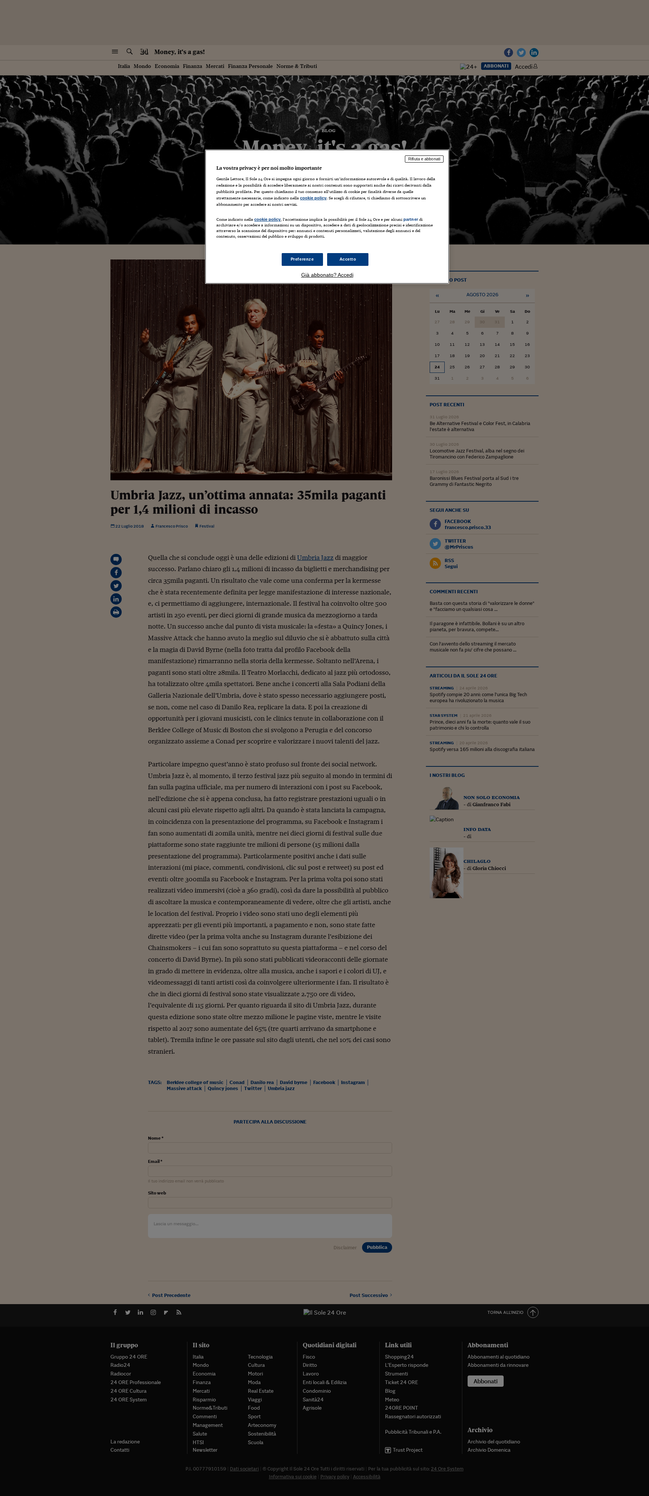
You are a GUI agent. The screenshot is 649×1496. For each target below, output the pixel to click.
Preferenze (302, 259)
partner (410, 219)
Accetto (348, 259)
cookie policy (313, 198)
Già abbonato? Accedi (327, 275)
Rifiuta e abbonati (424, 159)
